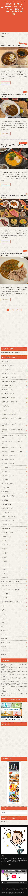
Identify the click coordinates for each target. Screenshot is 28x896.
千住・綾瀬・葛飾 (7, 512)
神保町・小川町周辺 (9, 414)
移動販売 (5, 577)
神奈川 (5, 544)
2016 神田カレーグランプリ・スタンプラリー (14, 424)
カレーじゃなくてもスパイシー (10, 581)
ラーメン (5, 593)
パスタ (4, 614)
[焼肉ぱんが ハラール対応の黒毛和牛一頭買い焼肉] (14, 226)
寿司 (3, 630)
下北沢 (5, 487)
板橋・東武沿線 (6, 504)
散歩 (3, 650)
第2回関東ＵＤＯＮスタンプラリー (12, 601)
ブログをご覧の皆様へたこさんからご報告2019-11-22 (14, 889)
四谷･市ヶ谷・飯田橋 (8, 397)
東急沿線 (5, 479)
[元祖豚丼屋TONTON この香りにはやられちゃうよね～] (14, 117)
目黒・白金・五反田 (8, 475)
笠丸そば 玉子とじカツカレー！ (11, 45)
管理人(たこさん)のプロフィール (10, 888)
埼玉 (4, 540)
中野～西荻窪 (6, 492)
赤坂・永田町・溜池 (8, 393)
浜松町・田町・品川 (8, 467)
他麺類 (4, 610)
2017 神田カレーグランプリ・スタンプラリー (14, 430)
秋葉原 (5, 406)
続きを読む (5, 82)
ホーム (2, 888)
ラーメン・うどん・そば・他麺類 (11, 589)
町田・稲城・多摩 (7, 524)
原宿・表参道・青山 (8, 385)
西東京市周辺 (6, 528)
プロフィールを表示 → (6, 864)
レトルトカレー (6, 585)
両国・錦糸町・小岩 (8, 459)
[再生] (2, 882)
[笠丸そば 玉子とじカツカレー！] (14, 67)
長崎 (4, 569)
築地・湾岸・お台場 (8, 463)
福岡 (4, 561)
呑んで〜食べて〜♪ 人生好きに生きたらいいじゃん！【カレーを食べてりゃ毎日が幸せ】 (14, 9)
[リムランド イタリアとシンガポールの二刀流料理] (14, 168)
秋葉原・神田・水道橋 (9, 402)
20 (17, 309)
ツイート (3, 821)
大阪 (4, 557)
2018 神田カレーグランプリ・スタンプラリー (14, 436)
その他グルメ (5, 642)
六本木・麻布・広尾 (7, 389)
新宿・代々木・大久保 (9, 377)
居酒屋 (4, 638)
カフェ (3, 634)
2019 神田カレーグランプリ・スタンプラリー (14, 442)
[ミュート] (23, 882)
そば (4, 606)
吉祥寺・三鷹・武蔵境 (8, 496)
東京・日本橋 (6, 369)
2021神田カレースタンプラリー (12, 451)
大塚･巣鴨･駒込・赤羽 (8, 508)
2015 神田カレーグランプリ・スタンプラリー (14, 419)
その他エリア (6, 536)
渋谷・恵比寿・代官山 (8, 373)
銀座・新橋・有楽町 (8, 365)
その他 (4, 573)
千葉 (4, 549)
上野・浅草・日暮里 (8, 455)
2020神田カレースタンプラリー (11, 447)
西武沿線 (5, 500)
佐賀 (4, 565)
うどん (5, 597)
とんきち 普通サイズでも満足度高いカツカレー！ (14, 681)
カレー (4, 361)
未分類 (3, 654)
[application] (14, 876)
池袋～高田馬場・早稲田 (9, 381)
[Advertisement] (14, 24)
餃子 (3, 618)
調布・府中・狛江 (8, 520)
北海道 (5, 553)
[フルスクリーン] (25, 882)
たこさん (3, 856)
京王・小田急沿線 (8, 483)
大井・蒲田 (5, 471)
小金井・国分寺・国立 (8, 516)
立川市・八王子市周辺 (8, 532)
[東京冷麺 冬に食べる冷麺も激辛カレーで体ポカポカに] (14, 283)
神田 (5, 410)
